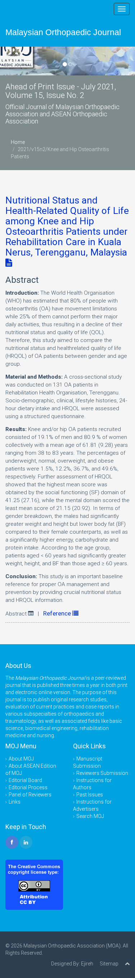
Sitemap (109, 964)
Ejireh (87, 964)
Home (18, 142)
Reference (57, 613)
